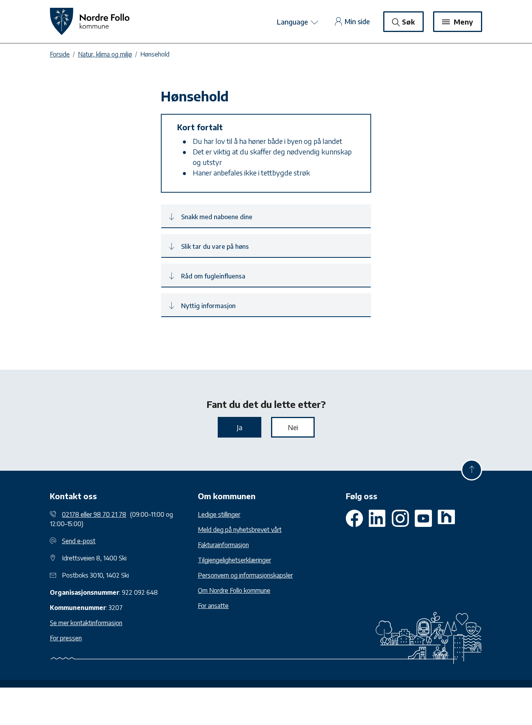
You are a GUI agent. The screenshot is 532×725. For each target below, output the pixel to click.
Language (293, 21)
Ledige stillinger (219, 514)
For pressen (66, 638)
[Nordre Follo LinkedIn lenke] (446, 518)
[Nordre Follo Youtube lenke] (400, 518)
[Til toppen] (471, 469)
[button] (266, 216)
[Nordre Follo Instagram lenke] (423, 518)
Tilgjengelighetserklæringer (234, 560)
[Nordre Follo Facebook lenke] (354, 518)
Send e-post (78, 541)
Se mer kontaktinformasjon (86, 623)
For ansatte (213, 606)
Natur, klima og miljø (105, 54)
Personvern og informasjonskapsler (245, 575)
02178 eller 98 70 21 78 (94, 514)
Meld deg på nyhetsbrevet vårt (240, 530)
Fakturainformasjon (223, 545)
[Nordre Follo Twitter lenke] (377, 518)
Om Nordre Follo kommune (234, 590)
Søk (408, 21)
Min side (357, 21)
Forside (60, 54)
